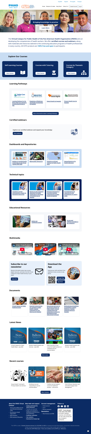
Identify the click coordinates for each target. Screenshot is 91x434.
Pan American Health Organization (15, 412)
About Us (65, 6)
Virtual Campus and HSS (48, 413)
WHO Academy (13, 415)
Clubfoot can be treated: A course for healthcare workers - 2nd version (53, 385)
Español (60, 1)
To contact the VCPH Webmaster (33, 428)
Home (43, 6)
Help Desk (58, 6)
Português (72, 1)
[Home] (21, 6)
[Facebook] (59, 406)
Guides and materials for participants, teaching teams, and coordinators (33, 412)
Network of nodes (50, 6)
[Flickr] (65, 406)
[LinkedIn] (68, 406)
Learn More (45, 28)
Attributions (63, 428)
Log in (80, 6)
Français (79, 1)
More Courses (46, 392)
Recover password (47, 409)
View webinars (18, 133)
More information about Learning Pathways (45, 113)
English (66, 1)
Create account (46, 405)
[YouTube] (62, 406)
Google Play (61, 278)
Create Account (73, 6)
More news (45, 355)
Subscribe (14, 279)
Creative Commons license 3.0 (29, 425)
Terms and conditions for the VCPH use (50, 428)
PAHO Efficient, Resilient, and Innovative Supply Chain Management (72, 385)
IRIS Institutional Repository (16, 417)
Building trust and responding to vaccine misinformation (34, 385)
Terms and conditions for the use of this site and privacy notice (16, 409)
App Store (60, 281)
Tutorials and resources (31, 409)
